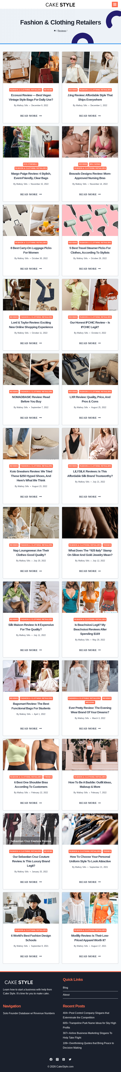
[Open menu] (115, 4)
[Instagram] (57, 1059)
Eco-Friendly (31, 164)
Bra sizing (95, 164)
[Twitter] (70, 1059)
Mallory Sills (22, 105)
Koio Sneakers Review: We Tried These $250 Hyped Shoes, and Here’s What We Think (31, 476)
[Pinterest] (63, 1059)
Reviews (48, 90)
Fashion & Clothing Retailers (26, 90)
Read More (33, 116)
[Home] (55, 31)
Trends (107, 545)
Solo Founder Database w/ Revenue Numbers (29, 1013)
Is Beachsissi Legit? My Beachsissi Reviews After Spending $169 (90, 629)
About (66, 994)
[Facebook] (51, 1059)
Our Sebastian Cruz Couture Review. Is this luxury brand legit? (31, 861)
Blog (65, 987)
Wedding (90, 702)
